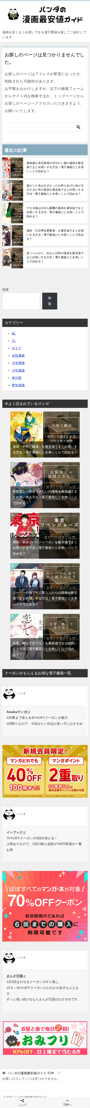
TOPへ (67, 1104)
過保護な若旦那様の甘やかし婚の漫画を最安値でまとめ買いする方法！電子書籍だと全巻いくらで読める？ (55, 167)
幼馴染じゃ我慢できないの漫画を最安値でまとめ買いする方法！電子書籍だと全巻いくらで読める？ (45, 497)
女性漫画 (18, 355)
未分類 (16, 378)
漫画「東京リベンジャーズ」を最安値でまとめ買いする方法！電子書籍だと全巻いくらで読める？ (45, 547)
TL (14, 341)
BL (14, 333)
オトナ (16, 348)
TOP (31, 1073)
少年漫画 (18, 370)
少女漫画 (18, 363)
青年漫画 (18, 385)
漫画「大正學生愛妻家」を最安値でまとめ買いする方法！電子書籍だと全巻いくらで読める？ (55, 234)
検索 (5, 289)
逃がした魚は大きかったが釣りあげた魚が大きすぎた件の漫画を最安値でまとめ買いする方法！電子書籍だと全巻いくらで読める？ (55, 189)
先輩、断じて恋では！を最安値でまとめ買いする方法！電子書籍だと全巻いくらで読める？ (45, 648)
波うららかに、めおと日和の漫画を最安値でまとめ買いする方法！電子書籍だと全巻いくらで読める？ (55, 257)
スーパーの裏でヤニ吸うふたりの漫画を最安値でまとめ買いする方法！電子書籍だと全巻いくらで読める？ (45, 598)
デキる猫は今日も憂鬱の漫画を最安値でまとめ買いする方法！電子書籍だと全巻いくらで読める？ (55, 212)
